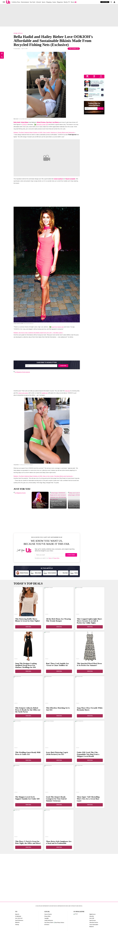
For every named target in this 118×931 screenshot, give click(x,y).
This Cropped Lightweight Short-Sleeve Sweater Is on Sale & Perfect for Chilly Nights (89, 621)
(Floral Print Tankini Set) (56, 327)
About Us (17, 914)
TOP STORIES (73, 48)
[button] (111, 2)
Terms (50, 558)
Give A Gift (91, 918)
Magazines (60, 2)
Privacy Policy (56, 558)
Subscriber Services (93, 922)
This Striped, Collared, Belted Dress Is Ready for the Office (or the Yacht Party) (27, 710)
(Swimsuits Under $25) (41, 124)
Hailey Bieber (24, 122)
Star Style (32, 2)
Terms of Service (48, 914)
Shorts (72, 2)
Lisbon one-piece (23, 393)
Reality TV (67, 2)
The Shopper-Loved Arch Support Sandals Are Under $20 (27, 798)
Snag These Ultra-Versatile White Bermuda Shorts (90, 709)
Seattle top (45, 393)
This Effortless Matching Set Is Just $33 (58, 709)
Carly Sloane (17, 48)
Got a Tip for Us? (18, 918)
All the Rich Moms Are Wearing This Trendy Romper (58, 620)
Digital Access (92, 914)
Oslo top (67, 390)
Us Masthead (18, 916)
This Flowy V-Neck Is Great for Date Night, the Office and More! (28, 842)
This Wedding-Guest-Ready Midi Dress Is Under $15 (27, 753)
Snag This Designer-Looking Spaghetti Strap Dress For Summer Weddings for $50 (26, 665)
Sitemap (17, 924)
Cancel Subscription (93, 924)
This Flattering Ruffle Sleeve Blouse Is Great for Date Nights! (27, 620)
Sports (43, 2)
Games (54, 2)
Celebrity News (16, 2)
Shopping (48, 2)
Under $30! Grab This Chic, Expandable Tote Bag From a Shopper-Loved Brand (88, 754)
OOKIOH (24, 124)
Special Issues (92, 920)
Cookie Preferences (48, 920)
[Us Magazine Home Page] (8, 2)
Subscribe (105, 2)
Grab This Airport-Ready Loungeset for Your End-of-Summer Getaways (56, 799)
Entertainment (25, 2)
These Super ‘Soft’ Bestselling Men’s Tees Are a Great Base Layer (88, 799)
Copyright (46, 918)
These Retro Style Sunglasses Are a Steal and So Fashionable (58, 842)
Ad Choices (46, 924)
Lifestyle (38, 2)
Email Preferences (19, 920)
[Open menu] (4, 2)
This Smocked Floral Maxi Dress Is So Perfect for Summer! (89, 664)
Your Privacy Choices (48, 922)
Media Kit (17, 922)
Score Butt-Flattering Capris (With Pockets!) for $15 (57, 753)
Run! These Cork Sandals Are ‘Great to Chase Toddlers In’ (57, 664)
